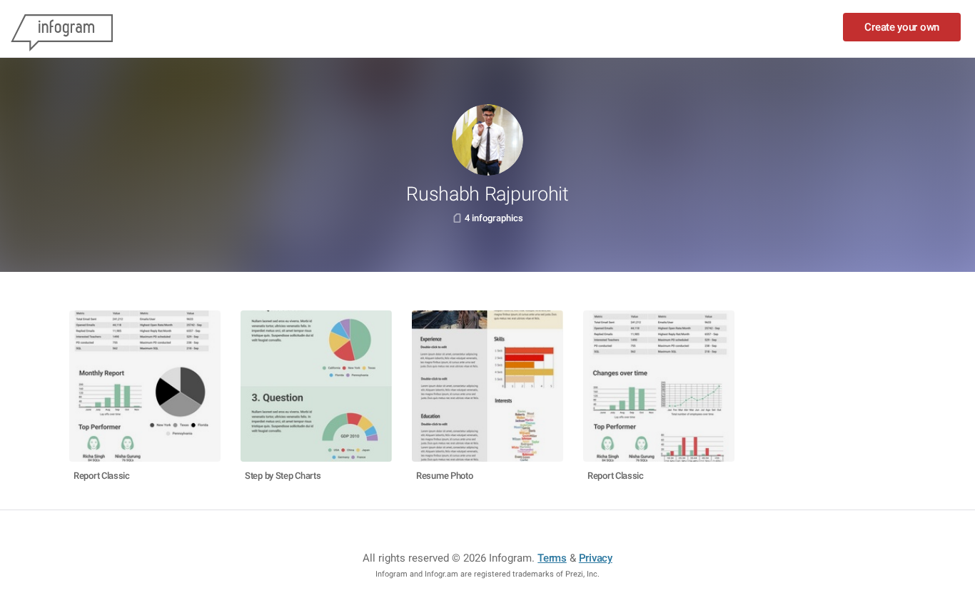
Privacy (595, 558)
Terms (552, 558)
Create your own (901, 27)
